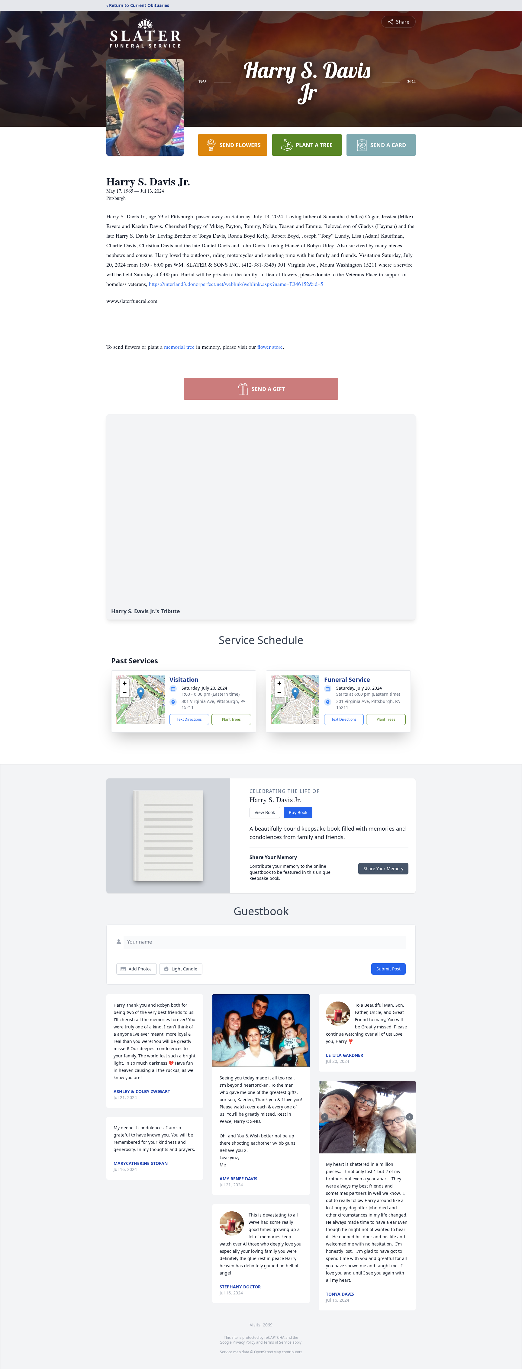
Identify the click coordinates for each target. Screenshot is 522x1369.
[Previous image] (218, 1030)
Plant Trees (231, 719)
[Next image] (303, 1030)
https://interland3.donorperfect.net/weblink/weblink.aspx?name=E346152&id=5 (236, 283)
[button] (140, 693)
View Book (265, 812)
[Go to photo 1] (259, 1063)
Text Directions (189, 719)
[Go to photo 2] (263, 1063)
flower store (270, 346)
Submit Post (388, 969)
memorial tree (179, 346)
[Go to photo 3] (370, 1150)
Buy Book (298, 812)
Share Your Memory (383, 868)
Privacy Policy (244, 1342)
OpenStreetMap (267, 1352)
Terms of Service (277, 1342)
